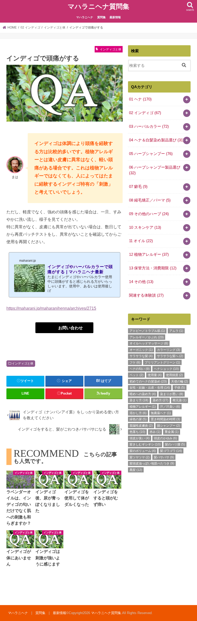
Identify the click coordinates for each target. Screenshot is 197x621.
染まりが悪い (171, 394)
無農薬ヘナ (161, 413)
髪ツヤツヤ (140, 457)
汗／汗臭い (170, 406)
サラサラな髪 (141, 356)
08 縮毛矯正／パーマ (150, 200)
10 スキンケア (145, 227)
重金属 (172, 432)
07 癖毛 (138, 187)
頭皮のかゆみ (165, 438)
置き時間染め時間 (165, 419)
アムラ (176, 331)
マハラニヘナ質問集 (98, 6)
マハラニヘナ (84, 17)
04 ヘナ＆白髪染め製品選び (156, 140)
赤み (155, 432)
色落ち (137, 432)
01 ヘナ (140, 99)
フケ (135, 362)
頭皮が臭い (140, 438)
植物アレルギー (143, 406)
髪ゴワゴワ (171, 451)
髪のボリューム (143, 451)
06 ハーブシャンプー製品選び (154, 170)
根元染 (179, 400)
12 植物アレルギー (149, 254)
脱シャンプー (168, 425)
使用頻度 (174, 375)
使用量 (155, 375)
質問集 (101, 17)
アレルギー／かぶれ (147, 337)
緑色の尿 (138, 419)
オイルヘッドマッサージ (149, 343)
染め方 (160, 400)
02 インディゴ (145, 113)
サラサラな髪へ (170, 356)
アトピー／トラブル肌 (147, 331)
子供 (179, 387)
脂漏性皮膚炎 (141, 425)
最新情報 (115, 17)
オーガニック (141, 350)
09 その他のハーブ (149, 214)
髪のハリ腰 (175, 444)
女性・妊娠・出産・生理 (150, 387)
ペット (136, 375)
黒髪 (136, 470)
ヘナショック (166, 369)
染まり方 (139, 400)
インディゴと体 (22, 363)
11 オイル (141, 241)
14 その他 (141, 282)
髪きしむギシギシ (145, 444)
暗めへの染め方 (143, 394)
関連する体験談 (146, 295)
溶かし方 (138, 413)
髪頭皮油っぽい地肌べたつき (152, 463)
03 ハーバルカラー (149, 126)
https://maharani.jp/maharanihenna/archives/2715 (51, 308)
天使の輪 (179, 381)
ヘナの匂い (140, 369)
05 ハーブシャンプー (151, 154)
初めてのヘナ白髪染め (148, 381)
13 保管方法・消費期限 (152, 268)
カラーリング (168, 350)
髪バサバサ (164, 457)
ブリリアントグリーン (162, 362)
